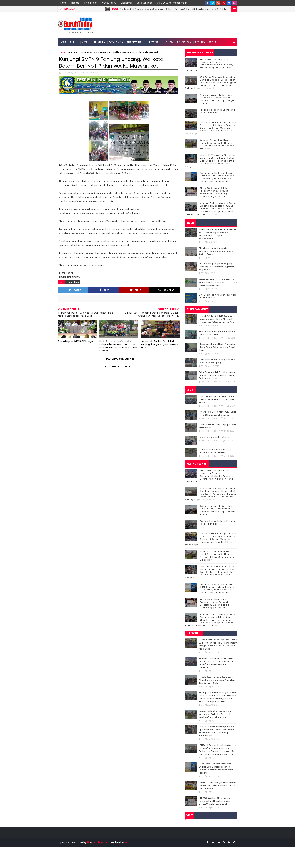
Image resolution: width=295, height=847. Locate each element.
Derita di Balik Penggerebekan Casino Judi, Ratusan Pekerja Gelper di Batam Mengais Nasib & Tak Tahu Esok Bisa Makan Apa (164, 9)
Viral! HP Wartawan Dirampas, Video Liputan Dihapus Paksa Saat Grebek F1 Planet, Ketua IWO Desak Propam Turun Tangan (210, 161)
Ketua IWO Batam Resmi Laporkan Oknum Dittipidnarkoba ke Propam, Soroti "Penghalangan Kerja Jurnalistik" (209, 65)
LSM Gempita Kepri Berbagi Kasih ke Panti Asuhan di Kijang (217, 361)
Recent (194, 633)
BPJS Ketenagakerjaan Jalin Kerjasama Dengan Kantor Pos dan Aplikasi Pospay (216, 251)
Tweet (77, 290)
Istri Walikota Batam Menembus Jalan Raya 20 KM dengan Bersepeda (217, 413)
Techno (200, 42)
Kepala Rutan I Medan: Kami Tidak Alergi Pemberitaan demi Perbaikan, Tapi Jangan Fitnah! (217, 99)
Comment (169, 290)
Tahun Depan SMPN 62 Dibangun (76, 341)
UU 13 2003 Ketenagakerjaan (172, 2)
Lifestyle (153, 42)
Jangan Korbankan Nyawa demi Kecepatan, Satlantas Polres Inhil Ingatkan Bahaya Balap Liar (217, 144)
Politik (168, 42)
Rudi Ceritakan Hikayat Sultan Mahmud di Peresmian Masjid (218, 333)
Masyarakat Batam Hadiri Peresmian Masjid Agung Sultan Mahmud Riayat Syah (217, 347)
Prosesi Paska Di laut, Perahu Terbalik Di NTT (217, 111)
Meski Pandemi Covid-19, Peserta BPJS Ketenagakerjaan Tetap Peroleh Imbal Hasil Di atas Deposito (218, 282)
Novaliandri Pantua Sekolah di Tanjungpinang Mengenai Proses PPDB (159, 344)
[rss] (229, 842)
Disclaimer (126, 2)
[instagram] (234, 3)
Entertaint (134, 42)
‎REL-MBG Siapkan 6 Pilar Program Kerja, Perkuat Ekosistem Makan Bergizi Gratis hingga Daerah (215, 192)
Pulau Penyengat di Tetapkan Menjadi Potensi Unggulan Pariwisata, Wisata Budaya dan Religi (218, 375)
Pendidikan (184, 42)
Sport (212, 42)
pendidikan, (92, 72)
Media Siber (90, 2)
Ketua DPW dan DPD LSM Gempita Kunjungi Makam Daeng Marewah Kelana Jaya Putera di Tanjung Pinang (218, 318)
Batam (93, 9)
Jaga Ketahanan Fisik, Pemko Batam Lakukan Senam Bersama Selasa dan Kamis (217, 399)
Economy (115, 42)
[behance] (229, 3)
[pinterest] (223, 3)
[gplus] (218, 3)
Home (63, 2)
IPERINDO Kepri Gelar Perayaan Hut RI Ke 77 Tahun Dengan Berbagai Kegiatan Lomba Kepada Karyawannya (217, 234)
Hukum (98, 42)
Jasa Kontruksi (144, 2)
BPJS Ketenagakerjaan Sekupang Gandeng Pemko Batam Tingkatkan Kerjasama (216, 266)
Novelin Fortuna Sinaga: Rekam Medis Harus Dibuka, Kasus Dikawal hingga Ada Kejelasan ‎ (217, 785)
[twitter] (212, 3)
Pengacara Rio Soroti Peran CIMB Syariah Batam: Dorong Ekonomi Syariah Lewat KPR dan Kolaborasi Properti (217, 177)
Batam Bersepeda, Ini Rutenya (214, 437)
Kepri (85, 42)
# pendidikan (72, 282)
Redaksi (75, 2)
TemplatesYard (100, 842)
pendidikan (73, 52)
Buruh (74, 42)
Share (107, 290)
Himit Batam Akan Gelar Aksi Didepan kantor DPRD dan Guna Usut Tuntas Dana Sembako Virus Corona (118, 346)
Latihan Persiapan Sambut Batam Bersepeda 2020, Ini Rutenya (215, 451)
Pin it (138, 290)
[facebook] (207, 3)
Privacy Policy (109, 2)
